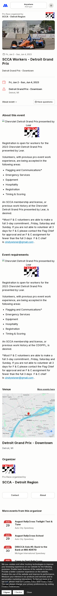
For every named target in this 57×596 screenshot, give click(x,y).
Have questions (45, 102)
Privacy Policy (47, 581)
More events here (46, 389)
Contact (15, 495)
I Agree (6, 592)
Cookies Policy (29, 581)
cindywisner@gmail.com (19, 242)
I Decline (18, 592)
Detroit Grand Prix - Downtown (18, 70)
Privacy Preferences (10, 586)
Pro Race (6, 14)
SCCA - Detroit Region (13, 16)
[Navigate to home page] (5, 5)
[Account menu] (51, 5)
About (43, 495)
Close (29, 592)
